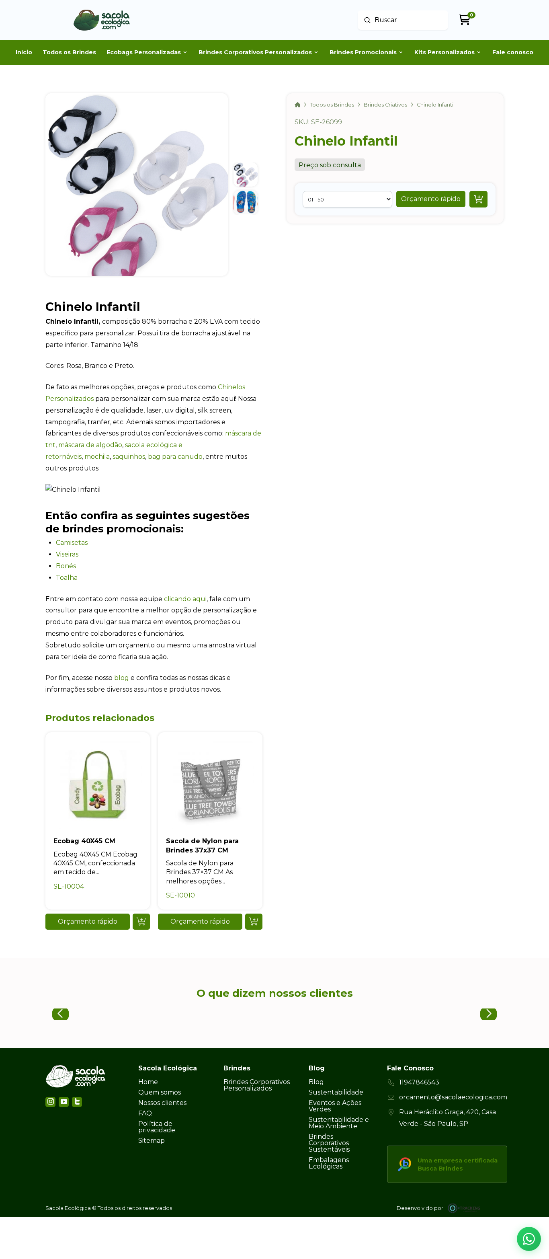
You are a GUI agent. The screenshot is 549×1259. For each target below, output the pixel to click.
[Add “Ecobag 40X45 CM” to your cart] (141, 922)
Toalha (67, 577)
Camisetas (72, 542)
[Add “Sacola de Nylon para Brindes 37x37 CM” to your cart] (253, 922)
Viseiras (68, 554)
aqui (199, 599)
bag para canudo (175, 456)
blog (121, 678)
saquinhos (129, 456)
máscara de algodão (90, 445)
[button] (430, 199)
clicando (177, 599)
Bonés (67, 566)
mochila (97, 456)
